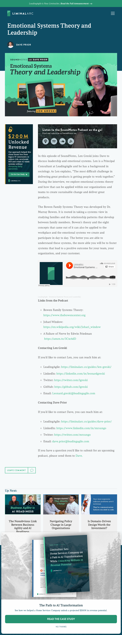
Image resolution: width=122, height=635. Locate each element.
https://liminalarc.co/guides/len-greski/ (86, 367)
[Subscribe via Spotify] (54, 141)
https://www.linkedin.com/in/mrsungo (81, 428)
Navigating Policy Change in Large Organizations (61, 524)
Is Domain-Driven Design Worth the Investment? (99, 524)
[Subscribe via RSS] (71, 141)
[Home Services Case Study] (19, 154)
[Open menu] (113, 13)
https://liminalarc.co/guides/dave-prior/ (86, 421)
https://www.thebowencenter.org (64, 315)
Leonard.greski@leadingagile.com (73, 393)
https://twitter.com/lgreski (71, 380)
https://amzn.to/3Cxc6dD (60, 338)
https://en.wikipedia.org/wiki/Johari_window (72, 327)
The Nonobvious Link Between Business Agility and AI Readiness (23, 526)
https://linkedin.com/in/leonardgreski (80, 373)
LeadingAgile (43, 297)
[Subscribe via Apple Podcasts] (45, 141)
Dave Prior (23, 44)
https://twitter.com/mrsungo (72, 434)
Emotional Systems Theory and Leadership (65, 297)
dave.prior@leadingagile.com (70, 441)
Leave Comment (16, 470)
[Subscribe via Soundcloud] (62, 141)
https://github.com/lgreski (71, 387)
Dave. (79, 455)
